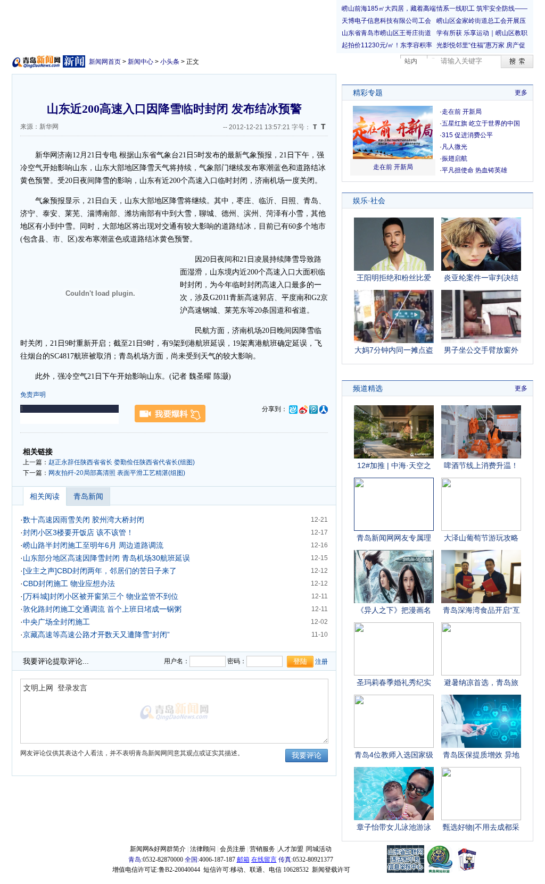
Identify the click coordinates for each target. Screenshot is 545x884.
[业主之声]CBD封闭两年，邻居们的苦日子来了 (100, 570)
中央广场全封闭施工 (56, 622)
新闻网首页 (105, 61)
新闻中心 (140, 61)
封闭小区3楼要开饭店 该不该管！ (78, 532)
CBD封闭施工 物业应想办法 (69, 583)
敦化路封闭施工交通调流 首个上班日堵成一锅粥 (102, 609)
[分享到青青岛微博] (293, 409)
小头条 (169, 61)
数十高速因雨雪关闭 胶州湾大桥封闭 (83, 519)
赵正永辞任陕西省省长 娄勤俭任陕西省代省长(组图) (121, 462)
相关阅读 (45, 496)
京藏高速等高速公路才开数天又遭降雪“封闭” (96, 634)
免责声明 (33, 394)
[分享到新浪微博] (303, 409)
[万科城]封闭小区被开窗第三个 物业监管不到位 (100, 596)
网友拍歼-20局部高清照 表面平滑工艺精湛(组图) (116, 473)
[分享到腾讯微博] (313, 409)
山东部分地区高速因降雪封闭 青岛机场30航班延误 (106, 558)
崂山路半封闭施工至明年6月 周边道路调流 (93, 545)
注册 (321, 661)
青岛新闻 (88, 496)
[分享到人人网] (323, 409)
